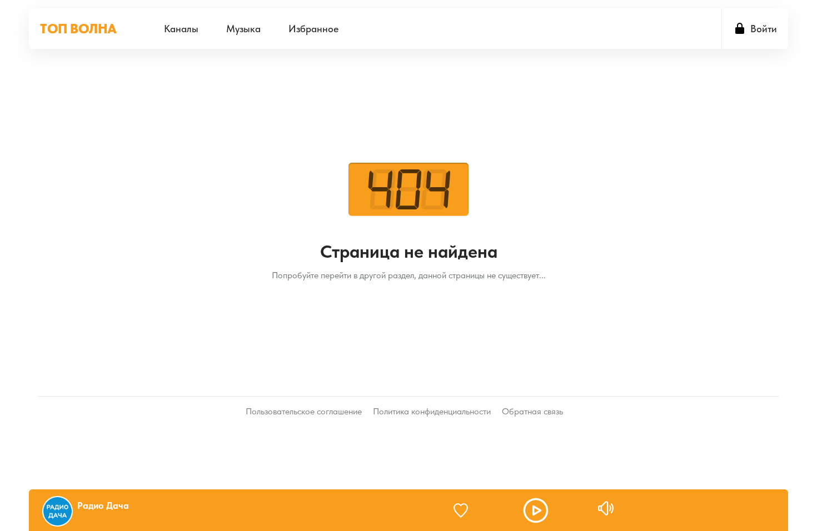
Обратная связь (532, 411)
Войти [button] (763, 28)
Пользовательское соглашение (304, 411)
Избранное (313, 28)
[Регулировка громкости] (605, 508)
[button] (535, 510)
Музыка (243, 28)
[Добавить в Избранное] (465, 510)
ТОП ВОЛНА (78, 29)
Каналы (181, 28)
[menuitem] (181, 28)
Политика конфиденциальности (432, 411)
